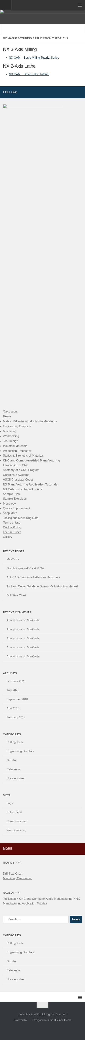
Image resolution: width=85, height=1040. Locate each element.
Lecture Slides (12, 532)
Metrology (9, 503)
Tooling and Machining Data (20, 518)
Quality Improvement (16, 508)
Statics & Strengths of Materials (23, 455)
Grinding (12, 760)
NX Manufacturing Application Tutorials (30, 484)
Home (7, 416)
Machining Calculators (17, 878)
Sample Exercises (15, 498)
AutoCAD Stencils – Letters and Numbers (33, 577)
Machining (9, 431)
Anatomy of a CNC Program (21, 470)
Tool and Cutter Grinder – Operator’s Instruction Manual (42, 586)
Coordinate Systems (16, 474)
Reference (13, 769)
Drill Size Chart (16, 595)
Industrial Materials (15, 446)
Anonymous (14, 620)
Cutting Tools (15, 742)
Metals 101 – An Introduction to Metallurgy (30, 421)
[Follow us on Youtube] (79, 92)
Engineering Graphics (17, 426)
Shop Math (10, 513)
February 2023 (16, 681)
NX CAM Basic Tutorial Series (22, 489)
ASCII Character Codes (18, 479)
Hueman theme (62, 1020)
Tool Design (10, 441)
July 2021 (13, 690)
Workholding (11, 436)
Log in (10, 803)
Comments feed (17, 821)
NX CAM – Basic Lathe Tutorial (29, 74)
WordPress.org (16, 830)
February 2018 (16, 717)
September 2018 (17, 699)
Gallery (7, 536)
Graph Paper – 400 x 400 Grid (26, 568)
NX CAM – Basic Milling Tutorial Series (34, 57)
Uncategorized (16, 778)
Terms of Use (11, 522)
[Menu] (80, 5)
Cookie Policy (12, 527)
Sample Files (11, 494)
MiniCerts (13, 559)
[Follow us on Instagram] (73, 92)
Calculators (10, 411)
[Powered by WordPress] (29, 1020)
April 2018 (13, 708)
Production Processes (17, 450)
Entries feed (14, 812)
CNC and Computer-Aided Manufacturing (31, 460)
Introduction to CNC (15, 465)
